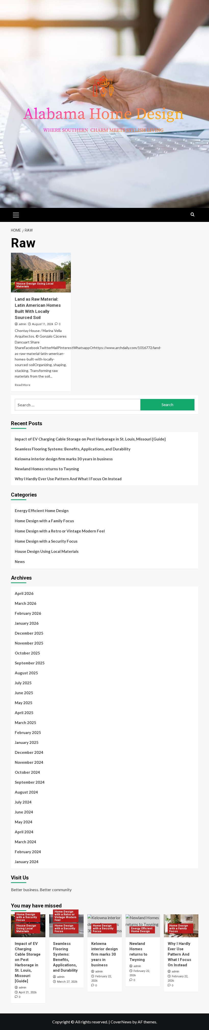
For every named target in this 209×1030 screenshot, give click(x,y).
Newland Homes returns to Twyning (47, 468)
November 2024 (29, 762)
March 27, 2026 (67, 981)
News (20, 561)
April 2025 (24, 712)
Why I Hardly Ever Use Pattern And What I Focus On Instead (68, 478)
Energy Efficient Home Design (42, 510)
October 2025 (27, 653)
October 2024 (27, 772)
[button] (16, 214)
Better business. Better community (41, 889)
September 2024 (30, 782)
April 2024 (24, 832)
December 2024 (29, 752)
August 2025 (26, 673)
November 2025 (29, 643)
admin (22, 324)
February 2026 (28, 613)
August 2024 (26, 792)
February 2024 (28, 851)
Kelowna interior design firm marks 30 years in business (64, 459)
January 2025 (26, 742)
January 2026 (26, 623)
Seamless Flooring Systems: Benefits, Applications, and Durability (72, 449)
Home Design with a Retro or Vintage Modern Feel (60, 531)
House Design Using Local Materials (34, 285)
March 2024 (25, 841)
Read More (22, 385)
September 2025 (30, 663)
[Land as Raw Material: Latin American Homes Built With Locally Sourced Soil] (41, 273)
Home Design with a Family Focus (44, 520)
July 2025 (23, 682)
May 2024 (23, 822)
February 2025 (28, 732)
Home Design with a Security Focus (46, 541)
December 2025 (29, 633)
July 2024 (23, 802)
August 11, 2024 (42, 324)
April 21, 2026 (27, 992)
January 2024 (26, 861)
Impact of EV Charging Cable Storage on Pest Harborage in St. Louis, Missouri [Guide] (90, 439)
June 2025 (24, 692)
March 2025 (25, 722)
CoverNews (121, 1021)
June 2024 (24, 812)
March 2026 (25, 603)
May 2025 (23, 702)
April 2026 (24, 593)
